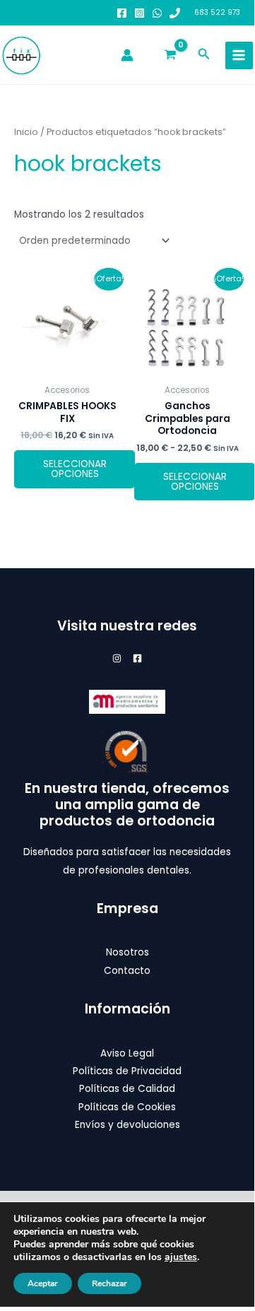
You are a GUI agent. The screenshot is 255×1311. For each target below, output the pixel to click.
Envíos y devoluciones (127, 1124)
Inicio (26, 132)
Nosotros (127, 952)
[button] (204, 55)
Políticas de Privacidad (127, 1071)
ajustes (181, 1257)
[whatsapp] (157, 13)
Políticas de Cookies (127, 1107)
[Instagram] (139, 13)
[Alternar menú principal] (239, 55)
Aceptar (43, 1283)
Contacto (127, 970)
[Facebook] (122, 13)
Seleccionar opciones (75, 469)
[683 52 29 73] (175, 13)
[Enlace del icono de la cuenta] (127, 55)
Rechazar (109, 1283)
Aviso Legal (127, 1053)
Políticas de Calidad (127, 1088)
